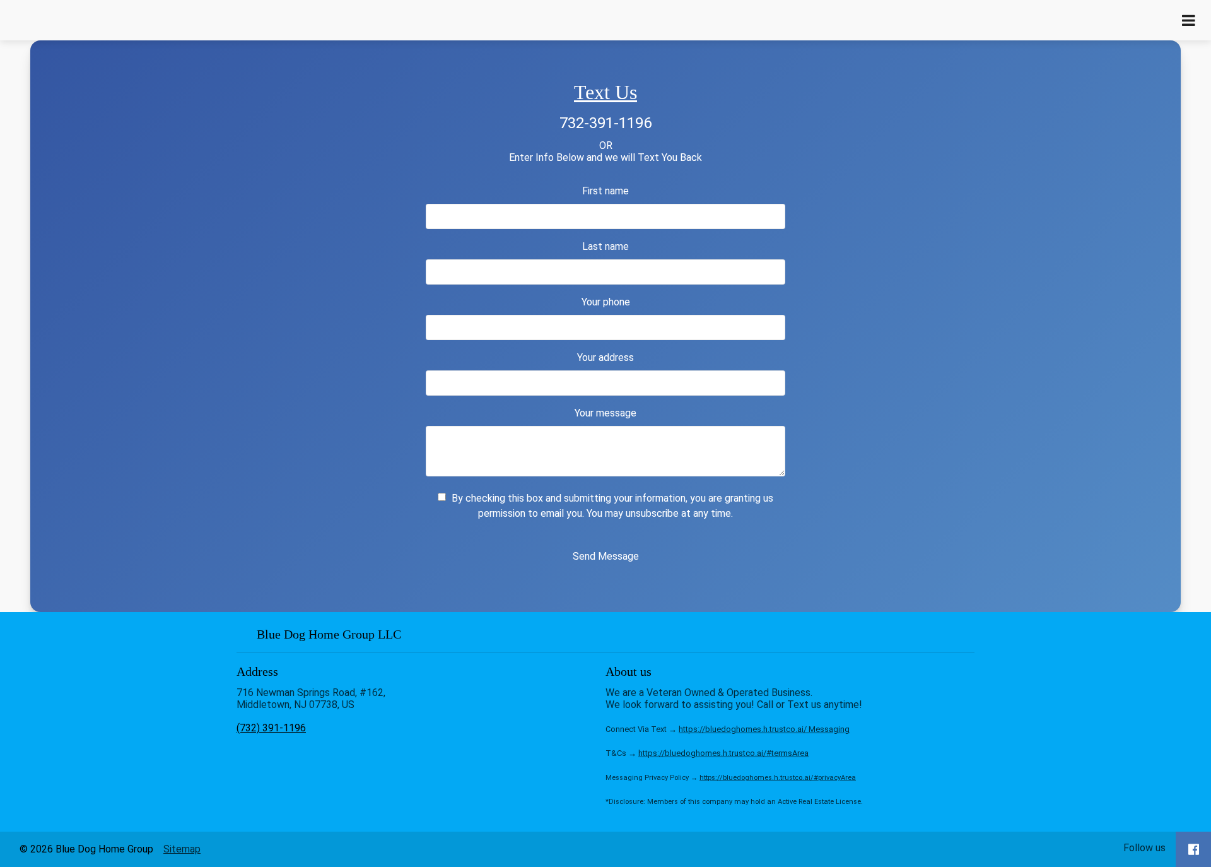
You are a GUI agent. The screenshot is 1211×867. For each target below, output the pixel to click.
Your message (605, 413)
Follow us (1144, 848)
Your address (605, 357)
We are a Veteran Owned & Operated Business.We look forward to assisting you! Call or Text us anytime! (734, 746)
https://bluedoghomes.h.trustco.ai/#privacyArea (777, 778)
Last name (605, 246)
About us (629, 671)
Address (257, 671)
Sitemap (182, 849)
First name (605, 191)
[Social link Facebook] (1193, 849)
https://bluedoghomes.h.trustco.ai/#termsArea (723, 753)
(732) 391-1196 (271, 728)
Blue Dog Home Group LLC (360, 634)
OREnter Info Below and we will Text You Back (605, 151)
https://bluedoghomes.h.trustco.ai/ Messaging (764, 729)
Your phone (606, 302)
